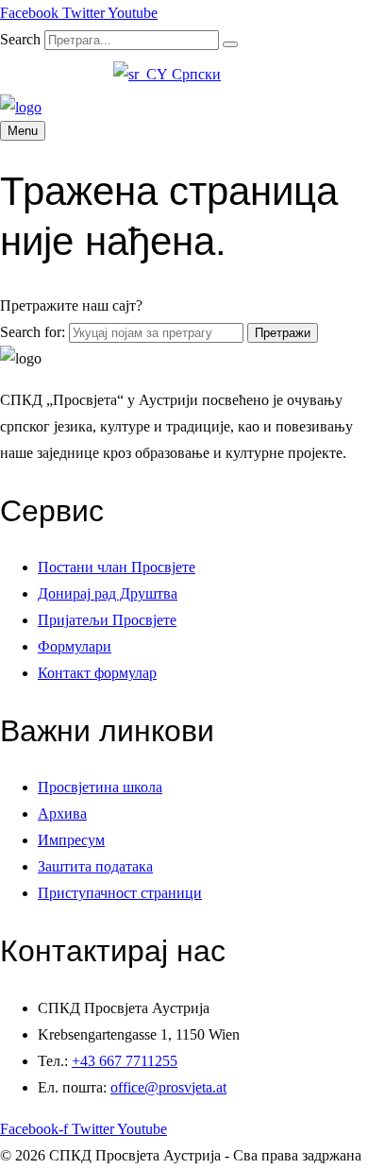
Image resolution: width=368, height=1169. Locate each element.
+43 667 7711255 (124, 1061)
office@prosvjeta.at (168, 1087)
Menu (23, 131)
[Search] (230, 44)
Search (20, 39)
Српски (194, 74)
